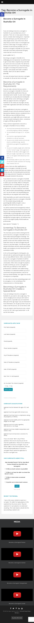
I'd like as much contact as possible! (17, 469)
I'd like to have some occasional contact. (15, 477)
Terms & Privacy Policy (10, 397)
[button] (2, 14)
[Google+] (2, 166)
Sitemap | (17, 613)
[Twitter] (2, 162)
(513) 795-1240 (17, 618)
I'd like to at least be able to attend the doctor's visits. (17, 473)
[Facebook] (2, 158)
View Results (17, 489)
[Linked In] (2, 170)
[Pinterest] (2, 174)
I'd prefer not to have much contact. (17, 482)
